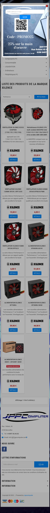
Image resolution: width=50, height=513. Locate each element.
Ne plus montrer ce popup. (17, 54)
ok (26, 17)
